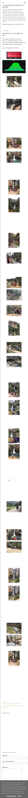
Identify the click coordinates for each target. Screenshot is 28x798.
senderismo (4, 707)
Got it (19, 796)
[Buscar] (25, 2)
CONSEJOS (17, 24)
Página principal (7, 24)
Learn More (11, 796)
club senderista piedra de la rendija (13, 703)
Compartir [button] (4, 701)
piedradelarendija (6, 705)
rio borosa (22, 705)
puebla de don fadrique (15, 705)
